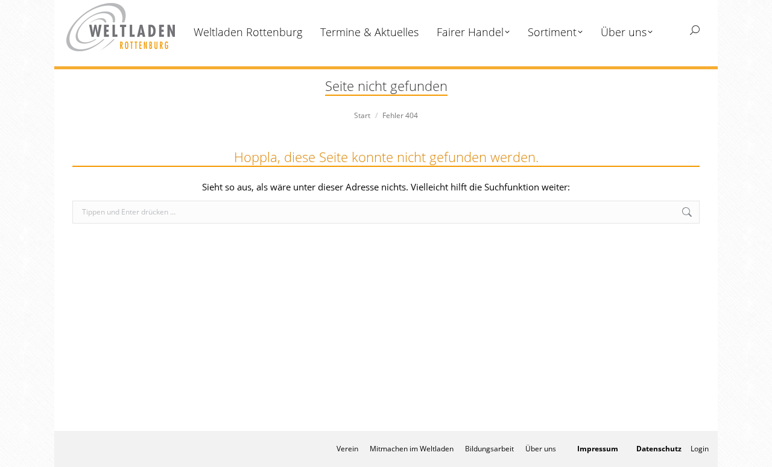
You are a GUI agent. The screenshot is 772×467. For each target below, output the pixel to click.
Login (700, 448)
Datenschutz (659, 448)
